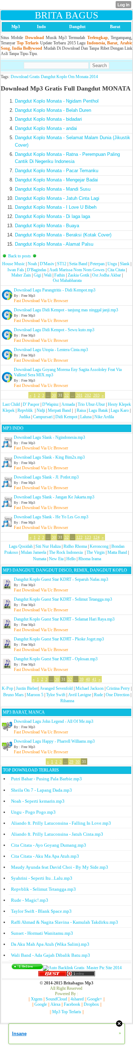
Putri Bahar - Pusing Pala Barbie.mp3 (46, 778)
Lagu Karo (120, 410)
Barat (115, 26)
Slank (124, 263)
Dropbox (91, 1004)
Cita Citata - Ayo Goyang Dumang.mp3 (48, 845)
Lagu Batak (98, 410)
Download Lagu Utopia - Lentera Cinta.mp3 (51, 349)
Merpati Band (59, 410)
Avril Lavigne (79, 694)
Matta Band (117, 552)
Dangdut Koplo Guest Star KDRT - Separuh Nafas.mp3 (61, 579)
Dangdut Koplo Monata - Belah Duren (53, 110)
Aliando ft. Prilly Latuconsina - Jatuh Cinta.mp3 (57, 834)
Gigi (37, 275)
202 (88, 395)
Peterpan (97, 263)
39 (81, 679)
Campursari (42, 416)
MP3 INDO (13, 428)
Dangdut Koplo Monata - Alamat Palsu (54, 244)
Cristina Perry (118, 688)
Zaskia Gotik (78, 275)
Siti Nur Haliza (48, 546)
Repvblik (25, 410)
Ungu (112, 263)
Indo (41, 26)
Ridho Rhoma (75, 546)
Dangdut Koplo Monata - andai (46, 128)
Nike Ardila (104, 416)
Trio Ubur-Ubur (91, 404)
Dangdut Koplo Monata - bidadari (48, 119)
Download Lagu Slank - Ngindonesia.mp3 (49, 437)
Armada (68, 404)
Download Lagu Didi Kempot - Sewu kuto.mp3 (54, 329)
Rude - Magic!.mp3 (29, 900)
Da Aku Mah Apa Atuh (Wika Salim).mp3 (50, 944)
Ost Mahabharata (67, 280)
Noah (32, 263)
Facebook (72, 1004)
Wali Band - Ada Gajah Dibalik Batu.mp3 (50, 955)
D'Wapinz (50, 404)
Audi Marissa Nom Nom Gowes (77, 269)
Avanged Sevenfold (56, 688)
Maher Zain (21, 275)
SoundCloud (56, 999)
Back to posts (19, 255)
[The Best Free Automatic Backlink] (52, 974)
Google (40, 1004)
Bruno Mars (13, 694)
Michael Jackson (90, 688)
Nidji (41, 410)
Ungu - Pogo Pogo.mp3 (33, 812)
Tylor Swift (55, 694)
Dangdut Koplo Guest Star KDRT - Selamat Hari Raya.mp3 (64, 619)
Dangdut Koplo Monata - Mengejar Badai (56, 179)
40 (88, 679)
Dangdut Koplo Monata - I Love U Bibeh (55, 207)
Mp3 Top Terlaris (66, 1011)
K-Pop (7, 688)
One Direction (117, 694)
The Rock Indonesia (66, 552)
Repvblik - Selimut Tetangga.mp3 (43, 889)
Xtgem (36, 999)
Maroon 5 (35, 694)
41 (94, 679)
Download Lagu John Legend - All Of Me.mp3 (53, 721)
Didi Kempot (66, 416)
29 (71, 761)
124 (96, 537)
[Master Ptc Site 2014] (82, 967)
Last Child (11, 404)
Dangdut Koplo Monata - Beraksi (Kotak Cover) (63, 235)
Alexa (55, 1004)
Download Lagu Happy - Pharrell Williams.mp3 (54, 741)
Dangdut (77, 26)
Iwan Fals (15, 269)
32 (67, 395)
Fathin (59, 275)
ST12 (61, 263)
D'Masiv (47, 263)
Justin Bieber (27, 688)
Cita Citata (116, 269)
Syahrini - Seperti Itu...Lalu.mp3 (41, 878)
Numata (39, 558)
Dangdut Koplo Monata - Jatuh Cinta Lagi (57, 198)
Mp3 (15, 26)
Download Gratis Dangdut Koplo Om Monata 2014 (54, 76)
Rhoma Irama (89, 558)
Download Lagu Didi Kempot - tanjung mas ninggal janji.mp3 (66, 309)
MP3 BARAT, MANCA (24, 712)
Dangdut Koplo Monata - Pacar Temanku (56, 170)
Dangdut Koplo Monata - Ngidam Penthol (57, 101)
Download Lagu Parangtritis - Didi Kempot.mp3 (54, 290)
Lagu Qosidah (21, 546)
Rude (98, 694)
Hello (71, 558)
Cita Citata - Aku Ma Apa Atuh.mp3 (45, 856)
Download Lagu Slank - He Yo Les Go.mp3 (51, 516)
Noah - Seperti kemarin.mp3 (38, 801)
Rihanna (67, 700)
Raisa (81, 410)
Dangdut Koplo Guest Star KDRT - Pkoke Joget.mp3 (59, 639)
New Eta (56, 558)
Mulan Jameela (33, 552)
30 (54, 395)
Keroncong (99, 546)
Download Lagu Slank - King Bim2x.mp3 (49, 457)
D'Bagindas (36, 269)
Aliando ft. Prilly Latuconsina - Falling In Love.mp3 (61, 823)
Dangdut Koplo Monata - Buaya (47, 225)
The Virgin (96, 552)
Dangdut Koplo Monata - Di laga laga (52, 216)
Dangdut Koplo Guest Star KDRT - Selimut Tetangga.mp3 (63, 599)
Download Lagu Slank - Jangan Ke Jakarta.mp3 (54, 497)
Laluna (86, 416)
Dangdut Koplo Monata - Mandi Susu (52, 189)
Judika (24, 416)
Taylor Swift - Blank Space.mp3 (41, 911)
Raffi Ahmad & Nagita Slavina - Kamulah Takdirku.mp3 (64, 922)
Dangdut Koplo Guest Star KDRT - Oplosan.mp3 (56, 658)
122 (79, 537)
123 (88, 537)
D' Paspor (31, 404)
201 (79, 395)
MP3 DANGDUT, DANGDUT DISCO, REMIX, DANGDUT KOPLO (65, 570)
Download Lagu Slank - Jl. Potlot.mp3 (46, 477)
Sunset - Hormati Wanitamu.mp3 (42, 933)
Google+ (94, 999)
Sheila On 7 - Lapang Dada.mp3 (41, 790)
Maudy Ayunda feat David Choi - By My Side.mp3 (59, 867)
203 (96, 395)
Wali (47, 275)
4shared (77, 999)
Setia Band (78, 263)
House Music (13, 263)
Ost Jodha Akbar (106, 275)
